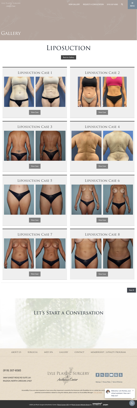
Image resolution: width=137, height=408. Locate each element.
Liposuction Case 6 (102, 180)
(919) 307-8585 (112, 4)
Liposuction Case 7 (34, 234)
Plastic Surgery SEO (63, 405)
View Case (35, 112)
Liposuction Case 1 (35, 72)
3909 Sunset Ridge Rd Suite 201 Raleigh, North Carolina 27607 (17, 379)
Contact (79, 352)
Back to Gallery (68, 57)
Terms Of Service (117, 382)
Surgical (33, 352)
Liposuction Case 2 (102, 72)
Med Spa (48, 352)
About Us (16, 352)
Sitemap (98, 382)
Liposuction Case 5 (34, 180)
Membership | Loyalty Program (108, 352)
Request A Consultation (93, 4)
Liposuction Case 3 (34, 126)
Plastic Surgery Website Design (81, 405)
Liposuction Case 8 (102, 234)
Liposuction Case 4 (102, 126)
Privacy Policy (107, 382)
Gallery (63, 352)
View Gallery (74, 4)
